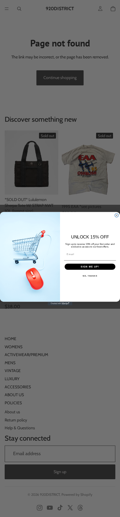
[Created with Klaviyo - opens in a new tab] (60, 303)
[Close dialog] (117, 215)
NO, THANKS (90, 276)
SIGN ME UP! (90, 266)
